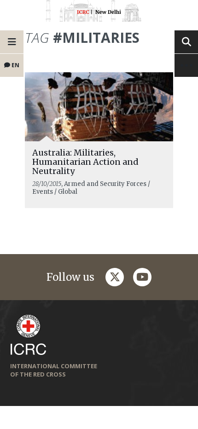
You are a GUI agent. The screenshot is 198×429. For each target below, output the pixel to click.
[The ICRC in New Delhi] (99, 12)
